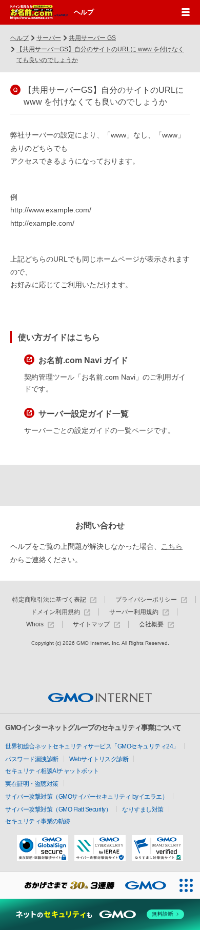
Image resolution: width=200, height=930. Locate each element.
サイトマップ (91, 624)
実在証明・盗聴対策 (31, 783)
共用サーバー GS (92, 38)
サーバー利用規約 (133, 612)
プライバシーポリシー (146, 600)
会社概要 (151, 624)
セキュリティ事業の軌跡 (37, 821)
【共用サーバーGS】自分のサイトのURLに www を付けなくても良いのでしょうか (100, 55)
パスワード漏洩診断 (31, 759)
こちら (172, 546)
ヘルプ (84, 12)
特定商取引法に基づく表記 (49, 600)
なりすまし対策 (143, 809)
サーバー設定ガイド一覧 (83, 413)
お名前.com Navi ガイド (83, 360)
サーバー (48, 38)
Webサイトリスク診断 (99, 759)
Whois (35, 624)
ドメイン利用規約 (55, 612)
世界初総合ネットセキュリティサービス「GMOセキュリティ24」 (92, 746)
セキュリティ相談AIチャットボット (52, 771)
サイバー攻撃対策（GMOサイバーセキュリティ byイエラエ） (86, 796)
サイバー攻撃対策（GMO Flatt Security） (58, 809)
